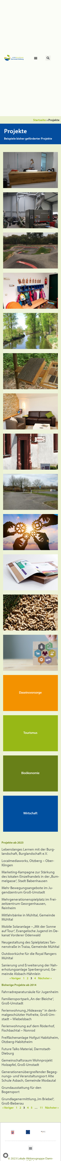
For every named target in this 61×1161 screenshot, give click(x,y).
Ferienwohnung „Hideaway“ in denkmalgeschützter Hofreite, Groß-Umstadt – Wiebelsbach (29, 1014)
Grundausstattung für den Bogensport (21, 1089)
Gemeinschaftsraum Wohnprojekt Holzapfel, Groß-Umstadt (27, 1062)
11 (41, 1107)
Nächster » (45, 978)
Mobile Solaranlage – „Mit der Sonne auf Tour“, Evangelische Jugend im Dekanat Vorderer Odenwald (30, 930)
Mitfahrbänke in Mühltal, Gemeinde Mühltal (28, 917)
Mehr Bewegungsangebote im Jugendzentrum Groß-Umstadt (27, 889)
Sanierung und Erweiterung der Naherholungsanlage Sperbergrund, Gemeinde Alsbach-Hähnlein (30, 969)
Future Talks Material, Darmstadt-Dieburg (26, 1051)
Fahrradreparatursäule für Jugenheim (30, 991)
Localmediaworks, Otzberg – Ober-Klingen (28, 862)
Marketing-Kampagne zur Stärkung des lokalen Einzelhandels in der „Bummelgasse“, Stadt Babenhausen (30, 876)
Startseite (39, 120)
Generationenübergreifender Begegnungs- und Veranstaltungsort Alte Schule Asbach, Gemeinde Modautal (30, 1076)
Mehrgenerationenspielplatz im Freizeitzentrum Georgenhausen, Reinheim (29, 903)
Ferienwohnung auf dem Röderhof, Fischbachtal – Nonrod (28, 1028)
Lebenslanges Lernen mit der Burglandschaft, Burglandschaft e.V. (28, 851)
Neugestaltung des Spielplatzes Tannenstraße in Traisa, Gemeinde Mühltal (30, 944)
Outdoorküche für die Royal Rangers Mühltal (29, 955)
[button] (35, 58)
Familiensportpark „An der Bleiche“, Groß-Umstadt (28, 1001)
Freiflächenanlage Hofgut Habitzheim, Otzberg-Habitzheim (30, 1039)
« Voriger (15, 978)
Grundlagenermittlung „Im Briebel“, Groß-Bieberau (28, 1101)
